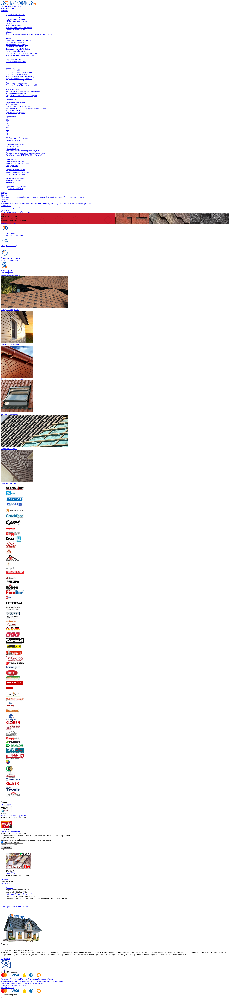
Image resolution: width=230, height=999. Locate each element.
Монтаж (4, 199)
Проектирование (39, 197)
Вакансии (23, 208)
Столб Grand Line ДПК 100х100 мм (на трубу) (24, 155)
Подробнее (5, 959)
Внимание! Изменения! (10, 831)
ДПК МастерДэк (12, 149)
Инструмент (11, 159)
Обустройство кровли (15, 59)
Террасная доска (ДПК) (15, 144)
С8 (7, 119)
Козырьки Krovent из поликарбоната (21, 55)
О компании (6, 206)
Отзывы (17, 983)
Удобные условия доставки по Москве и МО (12, 234)
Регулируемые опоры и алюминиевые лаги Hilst (25, 153)
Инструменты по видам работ (18, 163)
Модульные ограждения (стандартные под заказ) (26, 108)
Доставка (5, 201)
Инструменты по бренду (16, 161)
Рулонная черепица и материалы (19, 28)
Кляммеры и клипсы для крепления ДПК (23, 151)
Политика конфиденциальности (80, 203)
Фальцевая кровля (13, 25)
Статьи (11, 983)
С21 (7, 125)
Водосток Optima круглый (16, 74)
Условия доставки (22, 203)
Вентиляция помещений (16, 93)
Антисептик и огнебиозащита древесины (23, 91)
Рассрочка (27, 197)
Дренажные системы (14, 189)
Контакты (5, 210)
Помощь (15, 981)
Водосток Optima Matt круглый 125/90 (21, 85)
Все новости (6, 804)
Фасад (8, 38)
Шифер (9, 32)
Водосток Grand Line (14, 70)
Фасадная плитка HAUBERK (18, 49)
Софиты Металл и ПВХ (15, 30)
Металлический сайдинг (16, 42)
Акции (4, 193)
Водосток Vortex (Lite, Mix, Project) (20, 76)
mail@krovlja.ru (7, 970)
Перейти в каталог (8, 483)
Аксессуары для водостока (17, 83)
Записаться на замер (9, 223)
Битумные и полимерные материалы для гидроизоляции (29, 34)
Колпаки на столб (13, 111)
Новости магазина (11, 842)
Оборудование (12, 166)
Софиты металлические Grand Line (20, 174)
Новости (4, 208)
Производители (28, 983)
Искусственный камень (15, 51)
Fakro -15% (10, 873)
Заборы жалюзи (12, 104)
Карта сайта (40, 983)
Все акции (5, 879)
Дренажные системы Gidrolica (18, 81)
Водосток (10, 68)
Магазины (51, 979)
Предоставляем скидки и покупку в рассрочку (10, 259)
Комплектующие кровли (16, 62)
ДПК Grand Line (12, 146)
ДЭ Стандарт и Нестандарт (17, 138)
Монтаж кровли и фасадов (12, 197)
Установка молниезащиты (74, 197)
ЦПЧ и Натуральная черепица (18, 21)
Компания (5, 979)
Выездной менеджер (54, 197)
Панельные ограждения (15, 102)
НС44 (8, 134)
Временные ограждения (15, 113)
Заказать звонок (7, 988)
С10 (7, 121)
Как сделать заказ (59, 203)
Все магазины (6, 884)
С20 (7, 123)
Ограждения (11, 100)
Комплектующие (13, 89)
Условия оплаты (7, 203)
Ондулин (9, 23)
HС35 (8, 132)
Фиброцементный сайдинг (17, 45)
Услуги (4, 195)
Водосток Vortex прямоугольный (19, 79)
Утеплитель (10, 182)
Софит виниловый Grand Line (18, 172)
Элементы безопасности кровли (19, 64)
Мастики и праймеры (14, 180)
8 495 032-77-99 (7, 8)
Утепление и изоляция (15, 178)
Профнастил (11, 117)
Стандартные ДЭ (13, 140)
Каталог (4, 11)
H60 (7, 128)
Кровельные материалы (15, 15)
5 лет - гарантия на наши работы (7, 272)
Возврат (48, 203)
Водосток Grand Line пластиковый (20, 72)
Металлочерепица (13, 17)
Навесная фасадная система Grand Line (21, 53)
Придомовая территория (16, 186)
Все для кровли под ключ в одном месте (9, 247)
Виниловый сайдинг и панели (18, 40)
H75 (7, 130)
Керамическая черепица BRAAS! (14, 815)
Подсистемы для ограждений (18, 106)
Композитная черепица (15, 19)
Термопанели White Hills (16, 47)
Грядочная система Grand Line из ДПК (21, 96)
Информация (6, 981)
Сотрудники (14, 208)
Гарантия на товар (37, 203)
